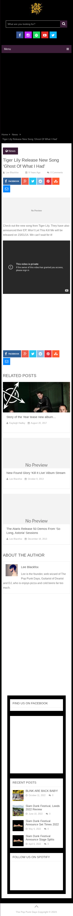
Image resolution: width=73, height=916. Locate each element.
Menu (7, 49)
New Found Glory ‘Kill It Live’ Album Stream (35, 473)
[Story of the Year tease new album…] (36, 397)
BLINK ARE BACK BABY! (42, 791)
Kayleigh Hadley (17, 423)
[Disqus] (36, 645)
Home (5, 134)
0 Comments (56, 172)
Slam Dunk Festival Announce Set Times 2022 (42, 822)
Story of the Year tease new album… (31, 417)
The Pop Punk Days (26, 912)
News (15, 134)
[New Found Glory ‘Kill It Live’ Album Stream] (36, 453)
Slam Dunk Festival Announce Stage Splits (40, 838)
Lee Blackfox (12, 172)
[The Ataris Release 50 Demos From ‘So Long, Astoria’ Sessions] (36, 509)
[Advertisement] (36, 93)
